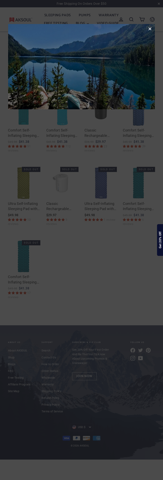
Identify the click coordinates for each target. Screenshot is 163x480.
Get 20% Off (160, 240)
